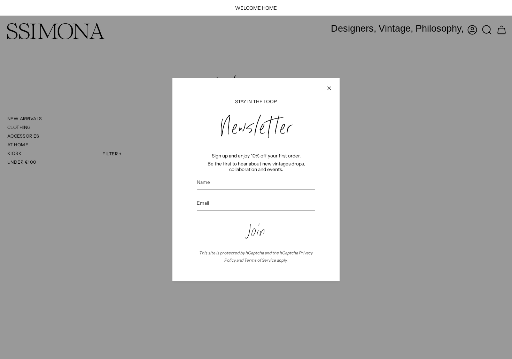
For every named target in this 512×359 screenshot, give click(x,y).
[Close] (329, 88)
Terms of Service (260, 260)
